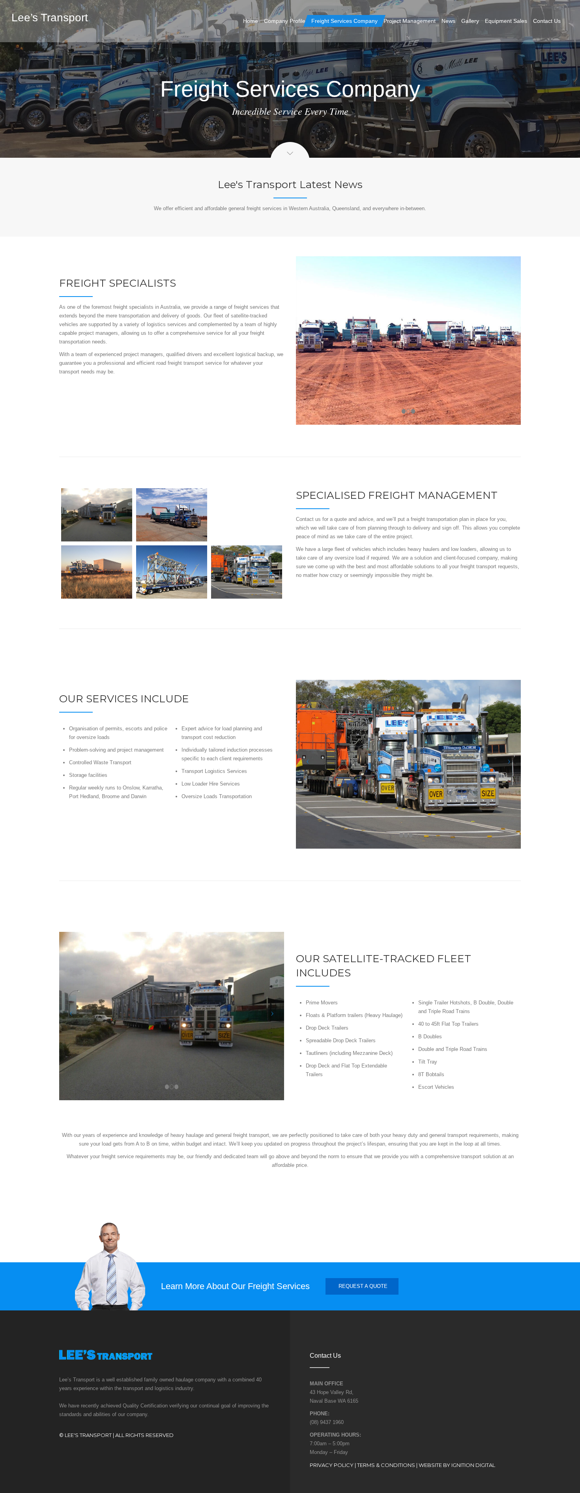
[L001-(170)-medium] (171, 572)
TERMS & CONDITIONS (386, 1465)
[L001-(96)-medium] (96, 572)
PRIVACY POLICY (332, 1465)
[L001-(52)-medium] (171, 514)
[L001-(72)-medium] (246, 514)
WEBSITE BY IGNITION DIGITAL (457, 1465)
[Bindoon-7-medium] (246, 572)
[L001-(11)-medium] (96, 514)
